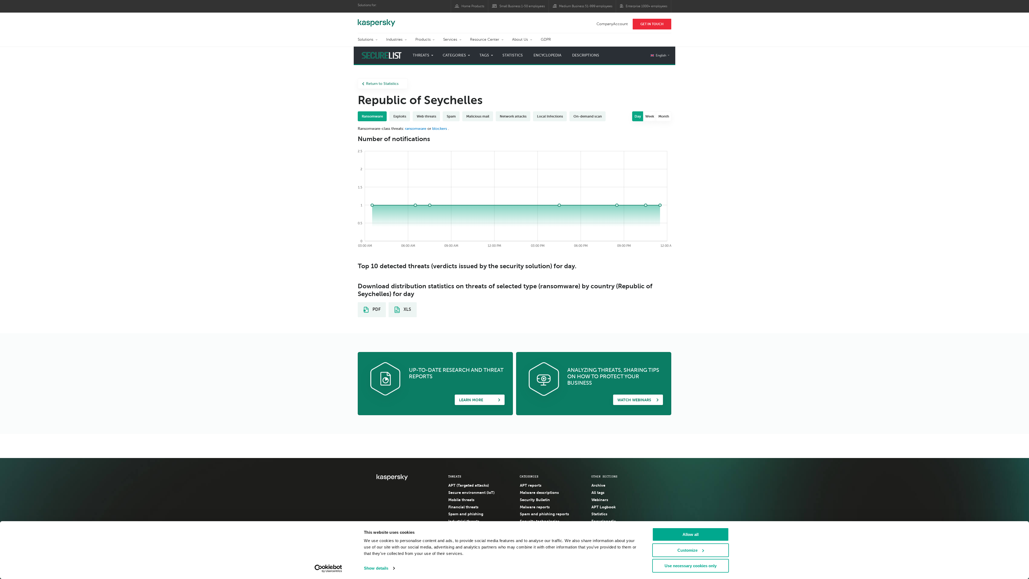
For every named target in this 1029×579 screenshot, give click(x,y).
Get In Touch (651, 24)
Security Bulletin (535, 500)
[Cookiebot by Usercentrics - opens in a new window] (328, 569)
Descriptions (585, 55)
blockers (439, 129)
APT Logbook (603, 507)
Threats (454, 476)
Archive (598, 485)
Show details (376, 568)
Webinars (599, 500)
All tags (597, 492)
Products (423, 39)
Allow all (691, 534)
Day (638, 116)
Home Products (472, 6)
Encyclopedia (547, 55)
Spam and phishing (465, 514)
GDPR (546, 39)
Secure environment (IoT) (471, 492)
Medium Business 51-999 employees (585, 6)
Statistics (512, 55)
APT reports (530, 485)
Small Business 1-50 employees (522, 6)
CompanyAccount (612, 24)
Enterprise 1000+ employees (646, 6)
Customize (687, 550)
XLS (406, 309)
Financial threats (463, 507)
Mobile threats (461, 500)
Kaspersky (376, 20)
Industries (394, 39)
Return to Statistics (382, 84)
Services (450, 39)
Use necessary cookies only (691, 565)
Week (649, 116)
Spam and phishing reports (544, 514)
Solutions (365, 39)
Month (663, 116)
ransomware (415, 129)
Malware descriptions (539, 492)
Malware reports (535, 507)
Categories (529, 476)
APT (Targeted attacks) (468, 485)
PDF (376, 309)
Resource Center (484, 39)
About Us (520, 39)
